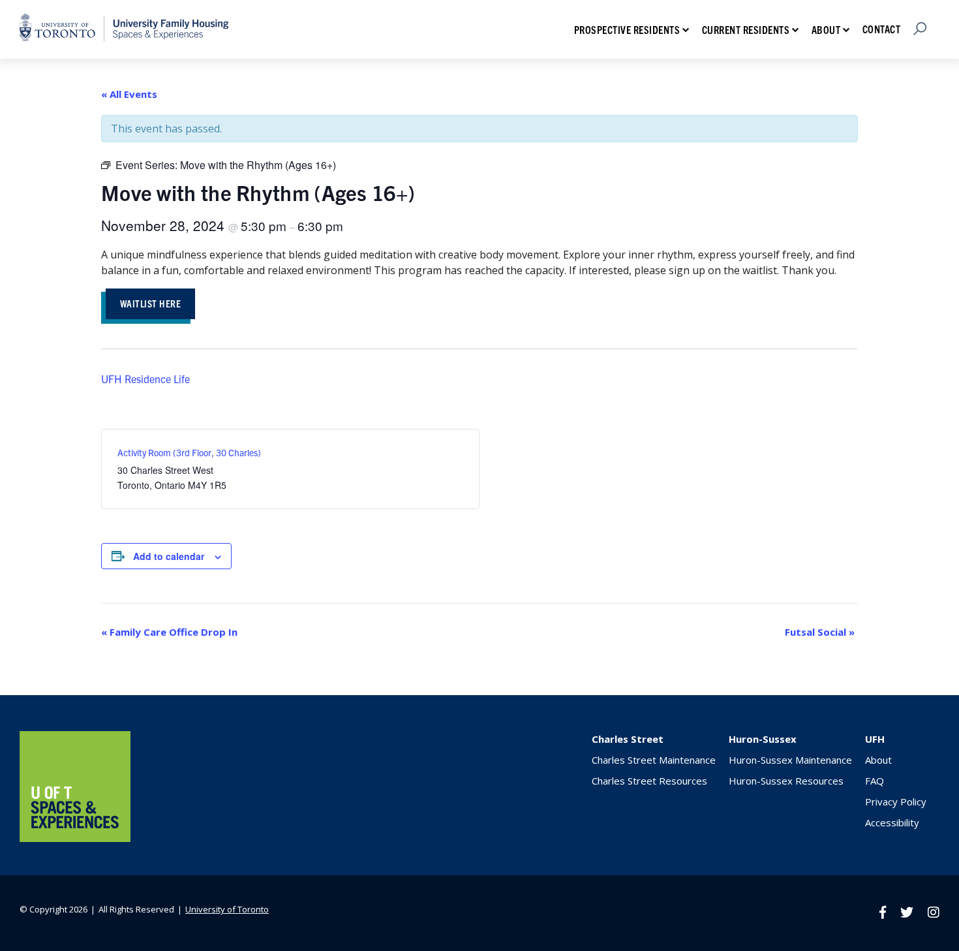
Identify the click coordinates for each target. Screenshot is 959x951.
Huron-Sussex (763, 738)
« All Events (129, 94)
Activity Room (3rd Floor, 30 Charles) (189, 452)
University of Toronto (227, 909)
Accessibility (892, 822)
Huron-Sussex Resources (786, 780)
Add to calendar (168, 556)
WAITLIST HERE (150, 303)
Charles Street (627, 738)
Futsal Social (820, 631)
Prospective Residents (627, 29)
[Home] (75, 838)
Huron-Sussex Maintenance (790, 759)
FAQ (874, 780)
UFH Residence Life (145, 378)
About (826, 29)
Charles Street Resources (649, 780)
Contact (881, 28)
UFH (875, 738)
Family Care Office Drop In (169, 631)
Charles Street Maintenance (654, 759)
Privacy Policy (895, 801)
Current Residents (746, 29)
